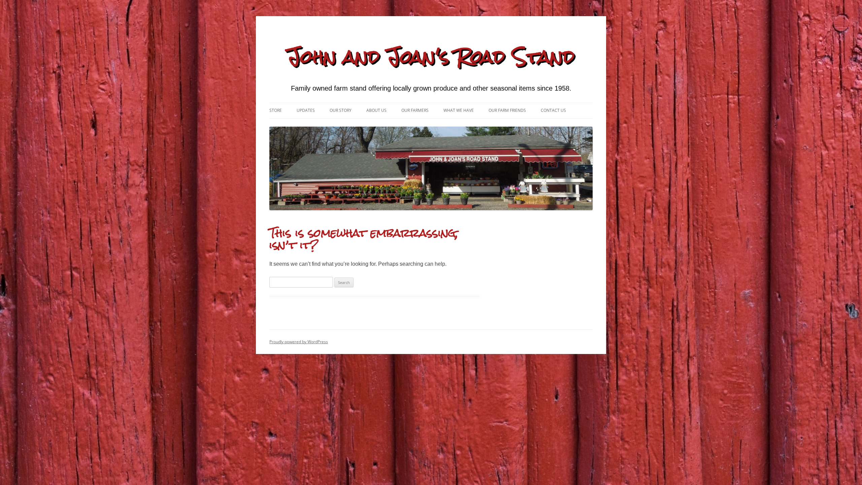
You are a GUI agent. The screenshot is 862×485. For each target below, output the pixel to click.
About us (376, 110)
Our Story (341, 110)
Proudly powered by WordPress (298, 342)
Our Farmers (415, 110)
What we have (458, 110)
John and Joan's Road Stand (431, 56)
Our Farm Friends (507, 110)
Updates (306, 110)
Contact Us (553, 110)
